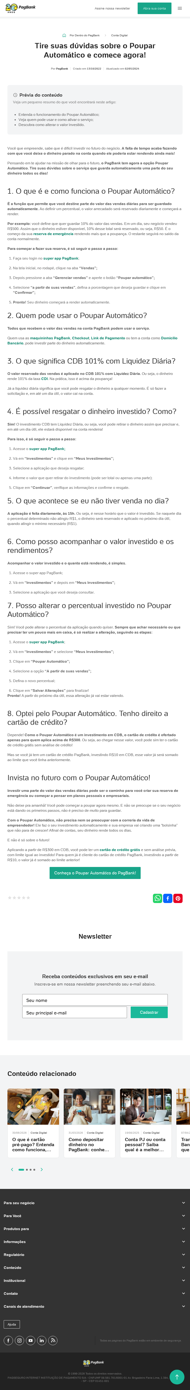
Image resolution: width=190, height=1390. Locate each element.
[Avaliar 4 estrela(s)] (23, 898)
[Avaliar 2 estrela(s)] (14, 898)
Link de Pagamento (108, 338)
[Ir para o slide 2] (27, 1170)
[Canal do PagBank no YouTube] (30, 1340)
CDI (44, 378)
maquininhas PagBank (50, 338)
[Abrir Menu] (179, 8)
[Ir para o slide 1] (21, 1170)
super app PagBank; (47, 448)
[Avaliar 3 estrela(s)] (19, 898)
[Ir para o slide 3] (31, 1170)
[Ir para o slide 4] (34, 1170)
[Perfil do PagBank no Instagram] (19, 1340)
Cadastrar (149, 1012)
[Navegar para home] (64, 35)
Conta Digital (119, 35)
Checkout (80, 338)
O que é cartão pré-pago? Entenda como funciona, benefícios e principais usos (33, 1150)
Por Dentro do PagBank (85, 35)
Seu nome (36, 1000)
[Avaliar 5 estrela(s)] (28, 898)
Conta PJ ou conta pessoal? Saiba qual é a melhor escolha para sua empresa (145, 1150)
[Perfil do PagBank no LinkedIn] (41, 1340)
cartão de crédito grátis (120, 849)
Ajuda (12, 1324)
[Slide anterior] (12, 1169)
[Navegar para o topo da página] (177, 1377)
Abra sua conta (154, 8)
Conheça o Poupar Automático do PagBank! (95, 873)
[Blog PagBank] (52, 1340)
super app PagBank (60, 258)
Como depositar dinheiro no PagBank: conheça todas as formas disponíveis (89, 1150)
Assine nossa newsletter (112, 8)
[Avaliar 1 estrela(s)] (9, 898)
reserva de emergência (53, 233)
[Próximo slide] (41, 1169)
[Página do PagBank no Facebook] (8, 1340)
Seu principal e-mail (46, 1013)
